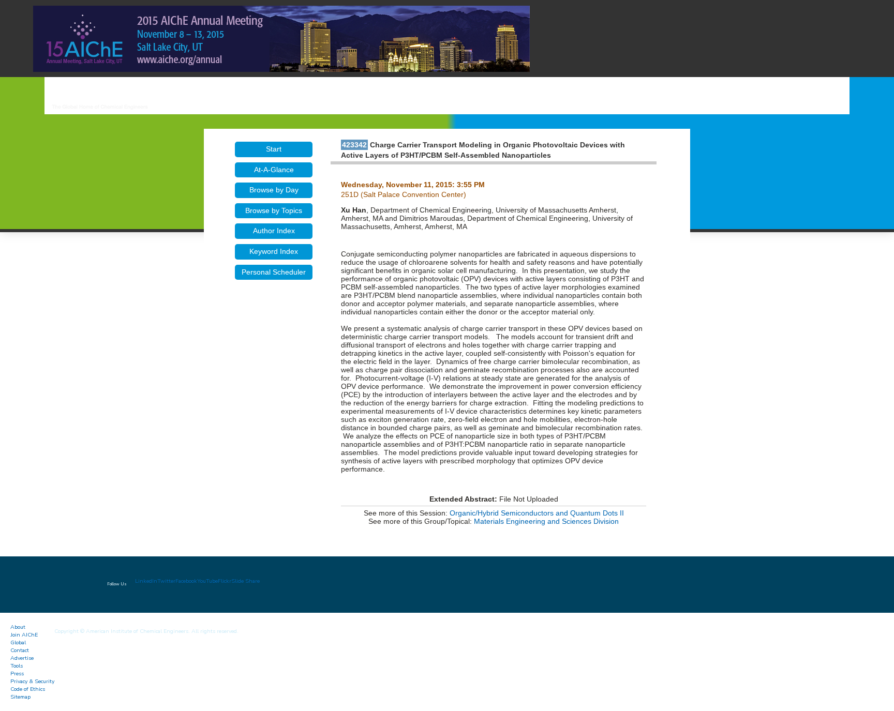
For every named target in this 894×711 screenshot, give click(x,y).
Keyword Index (273, 251)
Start (273, 149)
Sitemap (20, 697)
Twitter (166, 581)
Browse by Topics (273, 210)
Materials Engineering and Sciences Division (546, 521)
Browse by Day (274, 190)
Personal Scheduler (274, 272)
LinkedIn (146, 581)
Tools (16, 666)
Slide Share (245, 581)
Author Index (274, 230)
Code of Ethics (27, 689)
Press (17, 673)
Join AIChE (24, 635)
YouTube (207, 581)
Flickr (224, 581)
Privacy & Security (32, 681)
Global (18, 642)
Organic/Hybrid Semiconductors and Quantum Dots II (537, 513)
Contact (19, 650)
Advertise (22, 658)
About (17, 627)
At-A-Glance (274, 169)
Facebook (186, 581)
